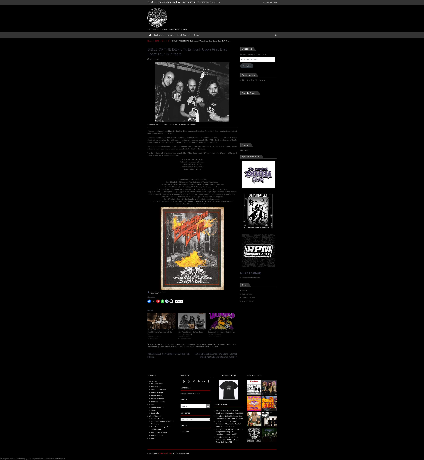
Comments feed (248, 298)
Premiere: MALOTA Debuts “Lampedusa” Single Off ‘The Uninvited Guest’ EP (227, 439)
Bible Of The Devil (177, 344)
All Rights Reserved (154, 293)
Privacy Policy (157, 435)
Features (158, 35)
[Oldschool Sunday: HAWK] (269, 388)
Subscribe (247, 66)
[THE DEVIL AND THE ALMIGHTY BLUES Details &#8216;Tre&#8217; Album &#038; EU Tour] (161, 321)
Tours (153, 410)
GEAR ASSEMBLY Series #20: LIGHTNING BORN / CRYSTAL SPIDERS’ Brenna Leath (194, 2)
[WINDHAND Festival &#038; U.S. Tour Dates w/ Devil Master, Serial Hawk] (222, 321)
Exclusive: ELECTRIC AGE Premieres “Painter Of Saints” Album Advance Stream (228, 423)
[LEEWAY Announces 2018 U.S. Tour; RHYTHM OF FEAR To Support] (254, 435)
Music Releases (157, 407)
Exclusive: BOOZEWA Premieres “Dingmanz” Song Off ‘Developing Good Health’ (229, 431)
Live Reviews (156, 396)
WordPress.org (248, 301)
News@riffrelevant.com (190, 394)
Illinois (167, 347)
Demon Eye (190, 344)
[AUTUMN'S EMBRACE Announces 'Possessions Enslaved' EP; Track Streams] (269, 403)
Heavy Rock (212, 344)
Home (196, 35)
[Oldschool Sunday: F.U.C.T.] (269, 419)
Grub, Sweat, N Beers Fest (203, 184)
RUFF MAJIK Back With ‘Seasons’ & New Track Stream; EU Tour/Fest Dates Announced (191, 332)
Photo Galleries (157, 399)
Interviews (155, 387)
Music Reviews (157, 393)
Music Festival (177, 347)
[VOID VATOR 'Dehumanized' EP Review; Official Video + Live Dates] (254, 403)
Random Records (158, 402)
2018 (152, 344)
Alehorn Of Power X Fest (196, 201)
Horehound (152, 347)
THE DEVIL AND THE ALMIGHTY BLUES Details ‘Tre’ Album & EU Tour (160, 332)
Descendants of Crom (251, 278)
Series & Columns (158, 390)
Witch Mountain (211, 347)
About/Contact (183, 35)
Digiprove (61, 459)
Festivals (155, 413)
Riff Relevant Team (159, 432)
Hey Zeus (221, 344)
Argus (157, 344)
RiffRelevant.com (165, 453)
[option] (191, 2)
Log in (244, 291)
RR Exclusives (157, 384)
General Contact (158, 418)
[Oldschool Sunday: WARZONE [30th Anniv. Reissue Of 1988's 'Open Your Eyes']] (254, 388)
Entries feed (247, 294)
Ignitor (161, 347)
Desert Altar (201, 344)
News (169, 35)
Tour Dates (199, 347)
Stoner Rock (189, 347)
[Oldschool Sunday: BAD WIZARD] (254, 419)
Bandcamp (164, 344)
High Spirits (231, 344)
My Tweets (244, 150)
